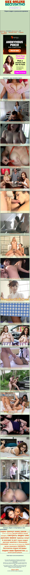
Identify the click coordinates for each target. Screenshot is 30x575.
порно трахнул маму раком (13, 531)
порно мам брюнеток (13, 550)
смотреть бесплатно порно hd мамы (15, 547)
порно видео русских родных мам (16, 544)
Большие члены (13, 32)
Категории (12, 7)
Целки (5, 32)
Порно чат (18, 7)
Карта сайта (15, 569)
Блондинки (4, 33)
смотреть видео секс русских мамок (15, 536)
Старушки (21, 32)
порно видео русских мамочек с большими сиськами (14, 542)
